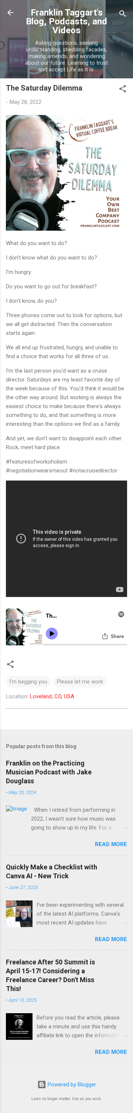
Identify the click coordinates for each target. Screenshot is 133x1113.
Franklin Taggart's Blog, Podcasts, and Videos (66, 21)
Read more (111, 844)
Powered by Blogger (71, 1084)
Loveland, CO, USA (52, 696)
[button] (122, 90)
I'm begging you (28, 681)
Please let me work (80, 681)
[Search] (122, 15)
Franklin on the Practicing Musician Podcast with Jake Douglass (49, 772)
